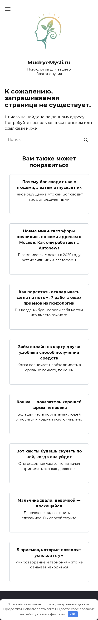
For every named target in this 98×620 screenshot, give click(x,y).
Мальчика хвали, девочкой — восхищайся (49, 503)
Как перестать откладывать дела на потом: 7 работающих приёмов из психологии (49, 297)
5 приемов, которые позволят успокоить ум (49, 552)
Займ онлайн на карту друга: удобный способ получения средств (49, 352)
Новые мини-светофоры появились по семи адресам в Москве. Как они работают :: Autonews (49, 239)
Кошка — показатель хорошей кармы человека (49, 404)
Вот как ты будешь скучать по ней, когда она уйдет (49, 454)
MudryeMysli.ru (49, 62)
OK (72, 614)
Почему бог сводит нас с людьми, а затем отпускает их (49, 185)
